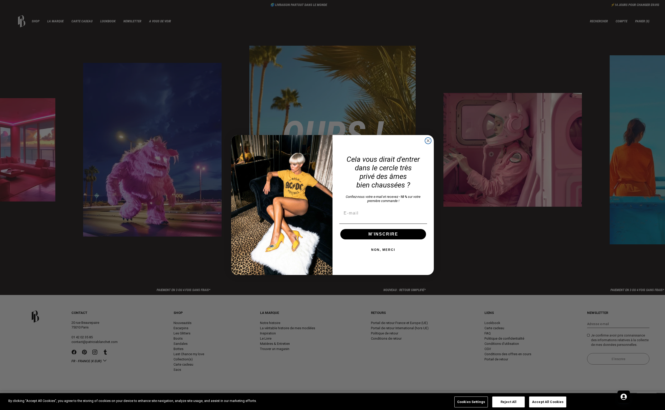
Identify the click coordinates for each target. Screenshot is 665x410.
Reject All (508, 402)
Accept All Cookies (547, 402)
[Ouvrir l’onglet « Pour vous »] (623, 397)
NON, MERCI (383, 250)
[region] (332, 401)
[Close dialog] (428, 141)
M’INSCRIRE (383, 234)
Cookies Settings (471, 402)
